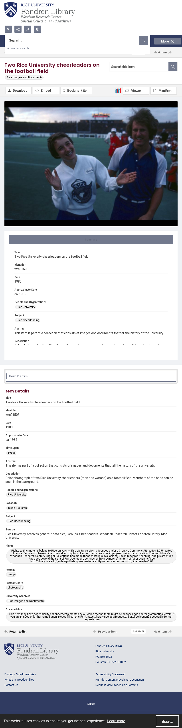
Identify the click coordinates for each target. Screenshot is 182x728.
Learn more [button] (116, 721)
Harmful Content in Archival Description (119, 679)
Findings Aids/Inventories (20, 674)
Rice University (26, 307)
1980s (12, 452)
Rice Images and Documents (25, 77)
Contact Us (11, 685)
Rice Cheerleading (28, 320)
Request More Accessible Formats (116, 685)
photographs (15, 587)
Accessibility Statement (110, 674)
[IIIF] (118, 90)
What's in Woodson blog (19, 679)
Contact (91, 703)
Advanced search (18, 48)
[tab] (91, 239)
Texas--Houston (17, 508)
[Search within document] (172, 66)
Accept (167, 721)
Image (12, 574)
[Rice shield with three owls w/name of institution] (39, 12)
